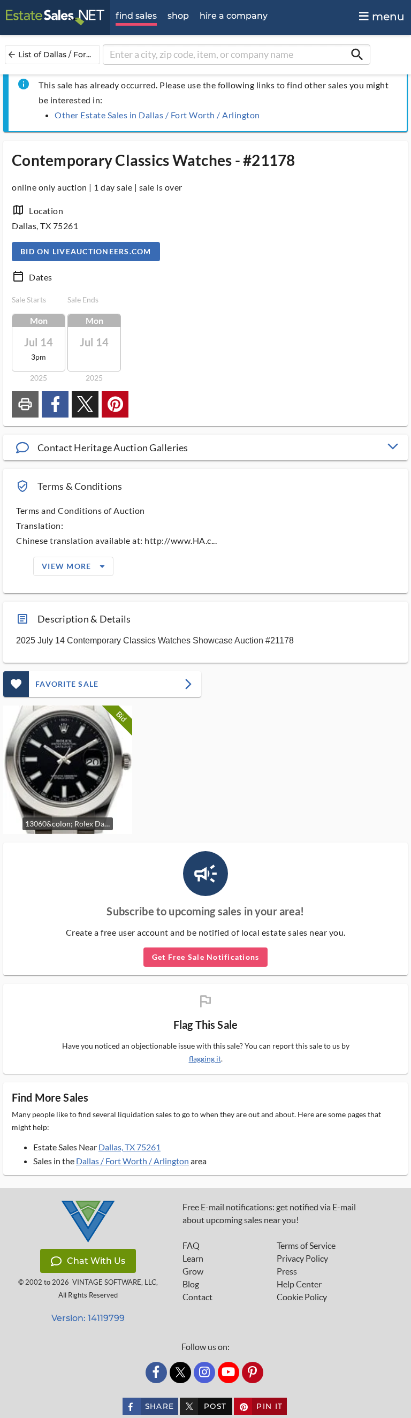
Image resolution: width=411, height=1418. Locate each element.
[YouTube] (228, 1372)
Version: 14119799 (88, 1318)
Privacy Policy (302, 1258)
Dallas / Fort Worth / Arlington (132, 1161)
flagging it (205, 1059)
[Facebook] (156, 1372)
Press (287, 1271)
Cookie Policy (302, 1297)
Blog (190, 1284)
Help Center (299, 1284)
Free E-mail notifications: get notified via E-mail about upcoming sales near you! (269, 1213)
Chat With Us (96, 1261)
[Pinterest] (252, 1372)
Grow (192, 1271)
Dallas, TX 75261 (129, 1147)
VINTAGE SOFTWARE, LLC (114, 1282)
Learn (192, 1258)
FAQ (191, 1245)
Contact (197, 1297)
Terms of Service (306, 1245)
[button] (205, 447)
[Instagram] (204, 1372)
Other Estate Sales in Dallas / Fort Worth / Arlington (157, 115)
